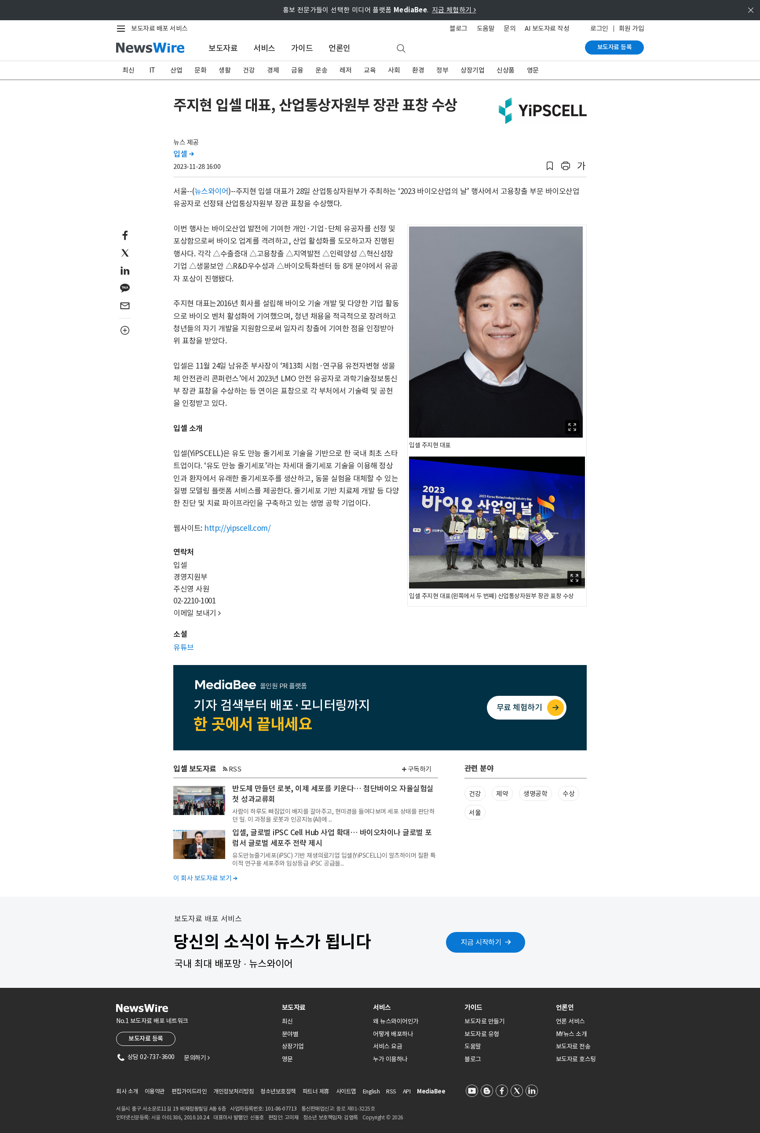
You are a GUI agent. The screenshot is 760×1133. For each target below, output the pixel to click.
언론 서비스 (570, 1021)
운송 (321, 70)
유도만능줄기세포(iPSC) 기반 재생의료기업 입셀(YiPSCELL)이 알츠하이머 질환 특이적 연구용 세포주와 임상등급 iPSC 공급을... (334, 859)
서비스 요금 (387, 1046)
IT (152, 70)
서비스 (264, 48)
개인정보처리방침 (233, 1091)
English (371, 1091)
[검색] (401, 49)
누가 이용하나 (390, 1059)
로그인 (599, 28)
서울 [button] (475, 812)
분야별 (290, 1034)
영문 (533, 70)
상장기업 (472, 70)
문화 (200, 70)
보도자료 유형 (481, 1034)
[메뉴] (122, 28)
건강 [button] (475, 793)
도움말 (486, 28)
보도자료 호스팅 (576, 1059)
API (407, 1091)
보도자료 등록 (614, 47)
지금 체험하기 (454, 10)
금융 (297, 70)
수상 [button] (568, 793)
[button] (549, 166)
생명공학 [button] (535, 793)
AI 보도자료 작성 (547, 28)
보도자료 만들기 (484, 1021)
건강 (249, 70)
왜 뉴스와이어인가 (396, 1021)
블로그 (458, 28)
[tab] (324, 1007)
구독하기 (419, 769)
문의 (509, 28)
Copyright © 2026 (382, 1117)
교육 (370, 70)
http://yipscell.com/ (237, 528)
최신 (128, 70)
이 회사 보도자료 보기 (205, 878)
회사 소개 (127, 1091)
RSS (235, 769)
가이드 (302, 48)
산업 (176, 70)
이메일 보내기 (197, 613)
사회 (394, 70)
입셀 (183, 154)
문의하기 (196, 1058)
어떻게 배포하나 (393, 1034)
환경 (418, 70)
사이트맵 (346, 1091)
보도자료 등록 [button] (145, 1038)
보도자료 (223, 48)
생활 (224, 70)
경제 (273, 70)
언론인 (340, 48)
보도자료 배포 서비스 (159, 28)
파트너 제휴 (316, 1091)
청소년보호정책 (278, 1091)
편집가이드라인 (189, 1091)
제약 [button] (502, 793)
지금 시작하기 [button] (481, 942)
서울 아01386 (166, 1117)
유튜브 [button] (183, 647)
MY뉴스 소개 (571, 1034)
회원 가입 (631, 28)
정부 (442, 70)
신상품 (506, 70)
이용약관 (155, 1091)
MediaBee (431, 1091)
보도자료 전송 (573, 1046)
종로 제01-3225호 (355, 1108)
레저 (345, 70)
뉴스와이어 (211, 191)
